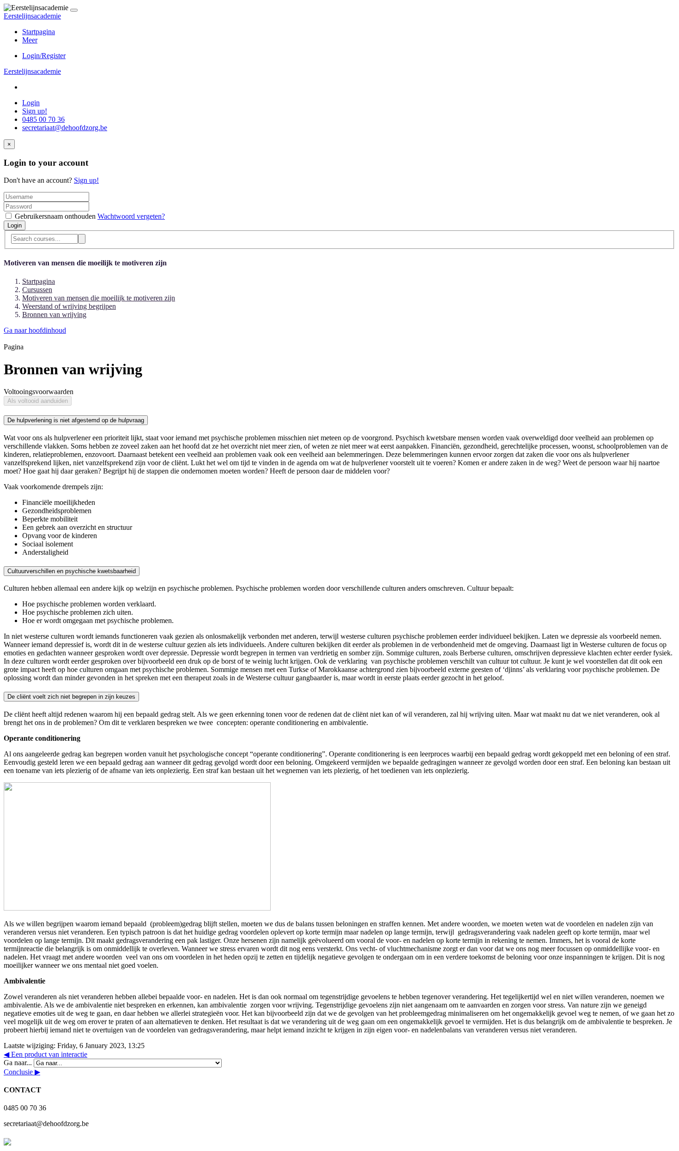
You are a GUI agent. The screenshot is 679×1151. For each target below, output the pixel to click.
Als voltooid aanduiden (37, 400)
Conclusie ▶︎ (22, 1072)
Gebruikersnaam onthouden (55, 216)
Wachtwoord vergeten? (131, 216)
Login (31, 103)
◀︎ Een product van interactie (45, 1054)
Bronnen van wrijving (54, 314)
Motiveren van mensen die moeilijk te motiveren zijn (98, 298)
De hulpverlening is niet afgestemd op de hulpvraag (75, 420)
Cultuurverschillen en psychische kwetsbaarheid (71, 571)
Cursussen (37, 290)
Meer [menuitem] (29, 40)
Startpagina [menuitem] (38, 32)
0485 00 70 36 (43, 119)
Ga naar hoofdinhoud (35, 330)
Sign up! (34, 111)
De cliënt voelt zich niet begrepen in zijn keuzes (71, 696)
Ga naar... (19, 1063)
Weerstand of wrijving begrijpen (69, 306)
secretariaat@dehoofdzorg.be (64, 128)
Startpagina (38, 281)
